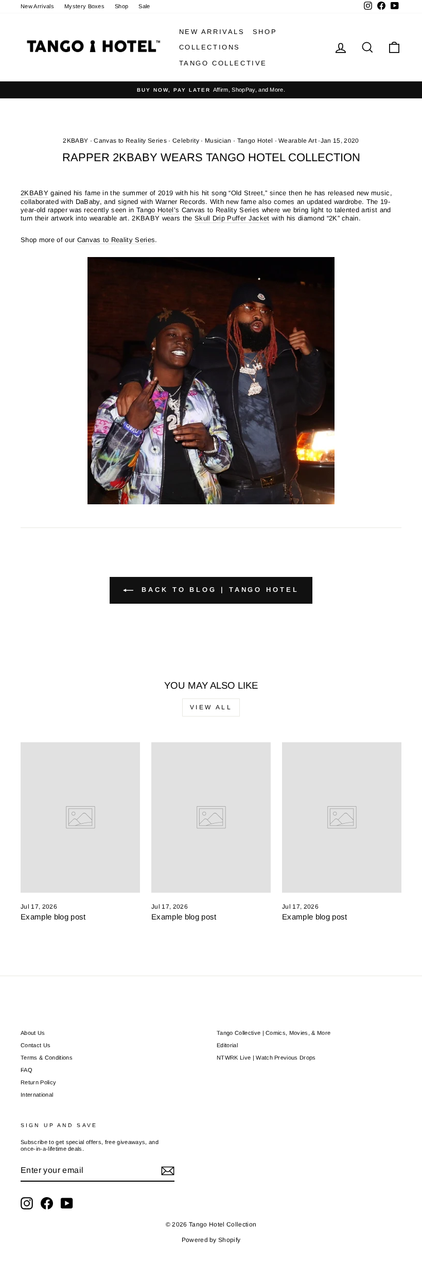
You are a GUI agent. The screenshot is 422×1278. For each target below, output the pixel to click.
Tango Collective (223, 63)
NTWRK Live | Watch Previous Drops (266, 1057)
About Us (33, 1033)
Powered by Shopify (211, 1239)
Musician (218, 140)
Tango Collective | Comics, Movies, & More (273, 1033)
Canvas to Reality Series (130, 140)
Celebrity (185, 140)
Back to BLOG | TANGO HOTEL (217, 590)
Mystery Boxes (84, 6)
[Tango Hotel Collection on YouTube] (67, 1203)
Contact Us (35, 1045)
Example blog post (53, 916)
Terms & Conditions (47, 1057)
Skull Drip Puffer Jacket (232, 218)
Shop (121, 6)
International (37, 1095)
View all (211, 707)
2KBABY (75, 140)
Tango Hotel (255, 140)
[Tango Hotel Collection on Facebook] (47, 1203)
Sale (144, 6)
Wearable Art (297, 140)
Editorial (227, 1045)
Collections (210, 47)
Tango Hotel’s (157, 210)
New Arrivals (37, 6)
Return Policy (38, 1082)
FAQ (26, 1070)
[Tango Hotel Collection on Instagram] (27, 1203)
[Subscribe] (167, 1171)
